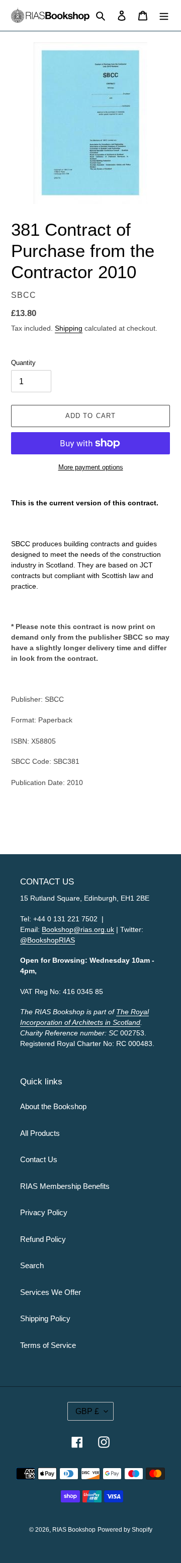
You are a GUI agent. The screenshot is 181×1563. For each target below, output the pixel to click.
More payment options (90, 467)
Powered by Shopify (125, 1529)
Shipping (68, 328)
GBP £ (87, 1411)
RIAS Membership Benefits (65, 1186)
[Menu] (163, 15)
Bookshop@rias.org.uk (78, 929)
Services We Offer (50, 1292)
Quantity (23, 363)
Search (32, 1265)
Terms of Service (48, 1345)
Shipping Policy (45, 1318)
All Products (40, 1133)
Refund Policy (43, 1239)
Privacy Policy (43, 1212)
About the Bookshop (53, 1106)
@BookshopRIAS (47, 940)
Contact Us (38, 1159)
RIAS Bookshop (74, 1529)
